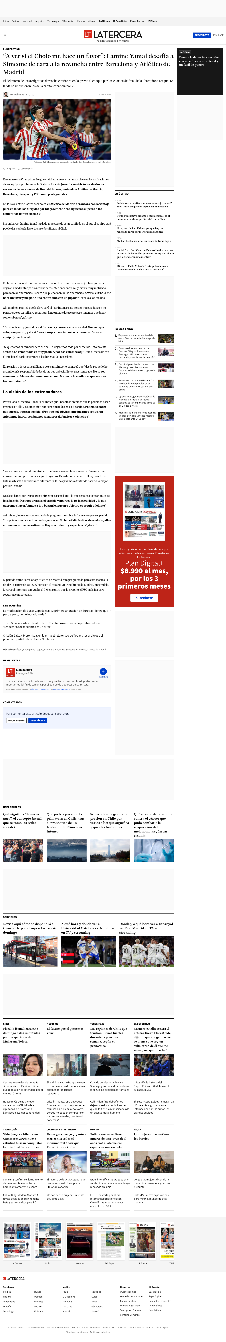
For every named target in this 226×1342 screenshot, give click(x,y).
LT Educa (152, 21)
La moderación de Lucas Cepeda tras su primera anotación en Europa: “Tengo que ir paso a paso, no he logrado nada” (57, 612)
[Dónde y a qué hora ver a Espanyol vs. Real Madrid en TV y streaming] (146, 951)
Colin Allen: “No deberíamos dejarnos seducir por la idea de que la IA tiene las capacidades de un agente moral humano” (109, 1107)
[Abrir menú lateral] (5, 35)
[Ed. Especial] (111, 1259)
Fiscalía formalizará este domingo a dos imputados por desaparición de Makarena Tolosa (21, 1035)
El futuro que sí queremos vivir (65, 1031)
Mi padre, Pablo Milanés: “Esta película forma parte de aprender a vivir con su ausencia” (143, 268)
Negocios (39, 21)
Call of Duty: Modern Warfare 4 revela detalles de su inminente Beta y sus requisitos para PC (21, 1198)
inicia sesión (16, 720)
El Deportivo (68, 21)
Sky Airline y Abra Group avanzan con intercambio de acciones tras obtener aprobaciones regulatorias (66, 1088)
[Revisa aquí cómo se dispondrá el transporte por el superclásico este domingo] (30, 951)
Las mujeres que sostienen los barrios (152, 1136)
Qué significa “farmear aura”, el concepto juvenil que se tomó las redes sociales (22, 821)
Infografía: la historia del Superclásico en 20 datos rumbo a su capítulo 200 (153, 1086)
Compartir (10, 168)
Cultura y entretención (61, 1129)
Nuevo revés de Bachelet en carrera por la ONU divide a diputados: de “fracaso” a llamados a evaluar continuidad (21, 1107)
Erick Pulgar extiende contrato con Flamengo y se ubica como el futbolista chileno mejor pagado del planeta (137, 369)
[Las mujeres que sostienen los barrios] (154, 1162)
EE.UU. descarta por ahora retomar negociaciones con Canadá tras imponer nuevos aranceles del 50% (106, 1200)
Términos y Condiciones (40, 689)
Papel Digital (137, 21)
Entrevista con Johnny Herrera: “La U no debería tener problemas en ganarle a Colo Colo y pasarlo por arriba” (137, 385)
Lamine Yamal (51, 649)
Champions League (33, 649)
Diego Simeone (67, 649)
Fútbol (18, 649)
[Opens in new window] (79, 1259)
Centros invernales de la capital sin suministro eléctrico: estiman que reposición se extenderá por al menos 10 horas (23, 1088)
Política (16, 21)
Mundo (81, 21)
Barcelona (81, 649)
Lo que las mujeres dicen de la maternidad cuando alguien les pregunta (152, 1183)
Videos (91, 21)
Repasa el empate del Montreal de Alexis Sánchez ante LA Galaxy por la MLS (136, 338)
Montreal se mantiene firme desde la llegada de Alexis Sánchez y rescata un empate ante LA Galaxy (137, 415)
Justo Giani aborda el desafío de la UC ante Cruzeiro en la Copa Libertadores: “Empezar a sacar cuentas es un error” (52, 625)
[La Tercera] (17, 1259)
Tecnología (53, 21)
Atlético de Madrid (96, 649)
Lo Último (104, 21)
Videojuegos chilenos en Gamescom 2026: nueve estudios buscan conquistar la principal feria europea (22, 1141)
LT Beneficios (120, 21)
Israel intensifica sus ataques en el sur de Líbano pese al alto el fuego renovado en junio (110, 1183)
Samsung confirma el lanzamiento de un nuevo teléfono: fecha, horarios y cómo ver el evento (23, 1183)
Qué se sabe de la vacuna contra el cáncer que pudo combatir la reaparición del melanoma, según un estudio (153, 825)
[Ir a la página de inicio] (113, 35)
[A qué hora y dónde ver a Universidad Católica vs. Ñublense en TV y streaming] (88, 951)
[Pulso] (48, 1259)
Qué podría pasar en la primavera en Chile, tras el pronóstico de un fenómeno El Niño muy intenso (66, 823)
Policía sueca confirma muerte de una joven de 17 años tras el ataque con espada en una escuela (144, 205)
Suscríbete (38, 720)
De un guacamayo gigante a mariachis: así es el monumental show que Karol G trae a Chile (143, 218)
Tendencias (97, 1023)
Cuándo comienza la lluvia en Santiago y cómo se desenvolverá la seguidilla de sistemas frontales (109, 1086)
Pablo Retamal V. (24, 94)
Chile (6, 1023)
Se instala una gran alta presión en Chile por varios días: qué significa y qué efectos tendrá (109, 821)
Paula (137, 1129)
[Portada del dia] (144, 539)
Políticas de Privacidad (62, 689)
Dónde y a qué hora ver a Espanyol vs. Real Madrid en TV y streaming (146, 928)
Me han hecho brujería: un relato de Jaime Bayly (144, 241)
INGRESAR (218, 35)
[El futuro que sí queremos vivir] (67, 1065)
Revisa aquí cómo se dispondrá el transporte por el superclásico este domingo (30, 928)
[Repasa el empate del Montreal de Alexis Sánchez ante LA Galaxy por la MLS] (166, 338)
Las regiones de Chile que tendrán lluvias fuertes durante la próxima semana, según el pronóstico (108, 1037)
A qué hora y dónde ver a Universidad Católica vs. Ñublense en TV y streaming (88, 928)
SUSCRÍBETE (144, 598)
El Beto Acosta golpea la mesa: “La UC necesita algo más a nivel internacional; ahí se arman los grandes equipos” (154, 1107)
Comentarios (27, 168)
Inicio (6, 21)
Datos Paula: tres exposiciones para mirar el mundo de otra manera (151, 1198)
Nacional (27, 21)
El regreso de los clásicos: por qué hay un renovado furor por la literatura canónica (140, 230)
